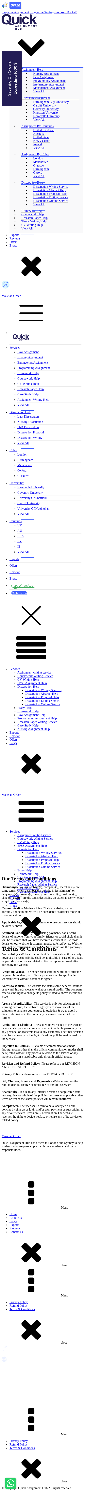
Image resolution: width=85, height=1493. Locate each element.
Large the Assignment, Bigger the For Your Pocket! (39, 12)
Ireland (37, 144)
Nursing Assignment (46, 73)
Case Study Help (28, 394)
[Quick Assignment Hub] (19, 28)
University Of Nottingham (33, 508)
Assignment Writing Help (33, 399)
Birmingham (41, 169)
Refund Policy (18, 1305)
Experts (14, 235)
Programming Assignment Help (37, 718)
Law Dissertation (28, 416)
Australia (38, 133)
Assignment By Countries (37, 126)
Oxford (37, 172)
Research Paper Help (34, 217)
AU (19, 530)
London (38, 158)
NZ (19, 541)
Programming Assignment (49, 80)
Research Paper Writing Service (37, 722)
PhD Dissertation (28, 427)
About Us (15, 1217)
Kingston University (46, 112)
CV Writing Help (32, 225)
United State (41, 137)
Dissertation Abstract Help (49, 190)
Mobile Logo (21, 336)
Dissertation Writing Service (50, 186)
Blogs (13, 245)
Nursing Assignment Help (33, 729)
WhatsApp (26, 585)
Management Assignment (49, 87)
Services (14, 347)
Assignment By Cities (35, 154)
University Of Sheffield (32, 498)
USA (20, 536)
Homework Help (31, 210)
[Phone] (42, 291)
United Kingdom (43, 130)
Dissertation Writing (29, 437)
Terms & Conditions (22, 1309)
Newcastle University (46, 116)
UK (19, 525)
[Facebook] (42, 1170)
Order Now (19, 593)
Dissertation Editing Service (50, 197)
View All (38, 91)
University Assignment (35, 97)
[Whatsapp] (42, 1158)
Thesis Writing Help (33, 221)
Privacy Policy (18, 1302)
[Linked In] (42, 1176)
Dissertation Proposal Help (50, 193)
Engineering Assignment (48, 84)
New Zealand (41, 140)
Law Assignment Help (31, 714)
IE (18, 546)
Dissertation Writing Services (43, 690)
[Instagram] (42, 1164)
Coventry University (46, 109)
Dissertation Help (32, 182)
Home (13, 1214)
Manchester (40, 162)
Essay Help (24, 707)
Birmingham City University (51, 102)
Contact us (16, 1232)
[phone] (4, 790)
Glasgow (38, 165)
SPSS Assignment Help (32, 683)
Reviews (14, 238)
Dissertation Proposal (30, 432)
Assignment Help (32, 69)
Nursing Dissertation (30, 421)
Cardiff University (44, 105)
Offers (13, 242)
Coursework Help (32, 214)
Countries (15, 521)
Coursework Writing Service (35, 676)
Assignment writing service (34, 672)
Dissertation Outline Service (50, 200)
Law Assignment (43, 77)
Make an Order (11, 296)
